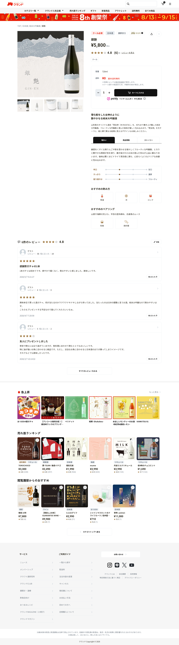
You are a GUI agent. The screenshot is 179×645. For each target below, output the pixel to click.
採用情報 (133, 574)
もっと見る (153, 392)
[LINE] (117, 565)
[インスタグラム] (109, 565)
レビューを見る (127, 52)
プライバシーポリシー (133, 577)
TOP (19, 26)
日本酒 (25, 26)
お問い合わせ (118, 554)
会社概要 (122, 574)
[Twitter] (124, 565)
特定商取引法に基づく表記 (110, 577)
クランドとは (109, 574)
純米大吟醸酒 (35, 26)
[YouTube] (131, 565)
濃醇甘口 (122, 33)
